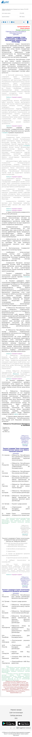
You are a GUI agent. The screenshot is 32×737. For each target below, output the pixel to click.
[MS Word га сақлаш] (12, 22)
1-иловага (5, 132)
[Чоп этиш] (13, 22)
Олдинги (9, 353)
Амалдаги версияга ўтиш (23, 30)
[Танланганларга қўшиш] (2, 22)
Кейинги (8, 97)
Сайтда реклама (16, 715)
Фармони (16, 374)
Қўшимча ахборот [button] (5, 16)
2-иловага (26, 145)
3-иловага (26, 276)
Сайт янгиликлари (16, 713)
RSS (16, 718)
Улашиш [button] (23, 16)
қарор (16, 414)
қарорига (25, 444)
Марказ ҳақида (16, 710)
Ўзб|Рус (29, 22)
